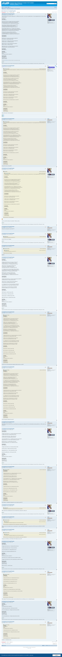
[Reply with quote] (45, 14)
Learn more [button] (31, 655)
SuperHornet (48, 18)
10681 (49, 314)
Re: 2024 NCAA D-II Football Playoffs (8, 65)
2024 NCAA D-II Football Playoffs (8, 10)
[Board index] (6, 3)
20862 (49, 21)
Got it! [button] (57, 655)
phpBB (26, 647)
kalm (48, 65)
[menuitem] (7, 7)
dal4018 (48, 118)
